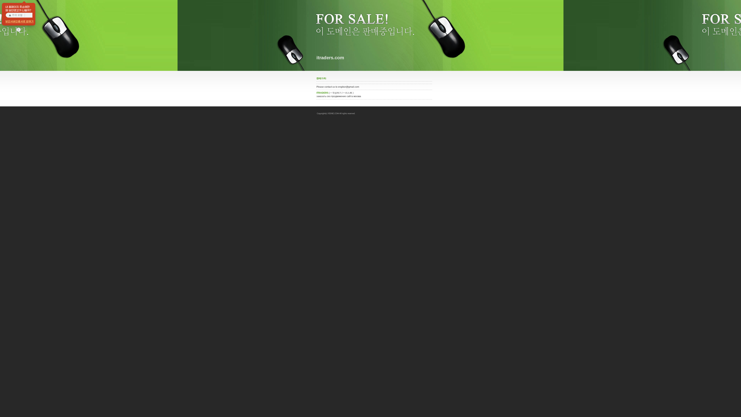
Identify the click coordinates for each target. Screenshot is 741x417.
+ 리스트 (347, 93)
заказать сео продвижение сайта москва (338, 96)
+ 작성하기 (336, 93)
